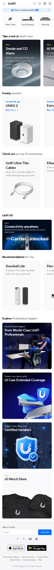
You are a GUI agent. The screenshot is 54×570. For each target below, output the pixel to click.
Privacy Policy (42, 557)
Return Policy (15, 560)
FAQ (39, 560)
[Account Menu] (50, 3)
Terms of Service (28, 557)
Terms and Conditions (11, 557)
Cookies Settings (29, 560)
